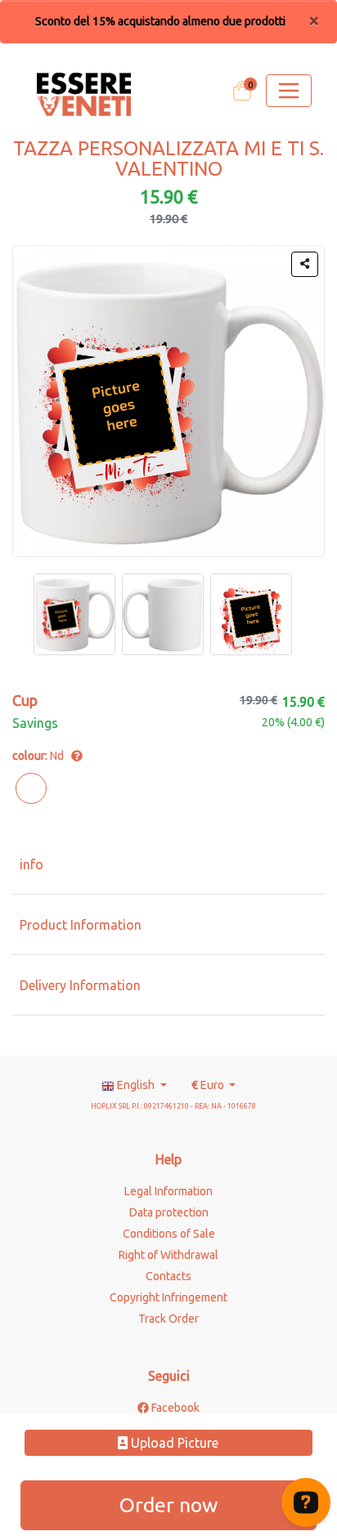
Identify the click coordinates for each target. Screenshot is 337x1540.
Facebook (174, 1407)
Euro (209, 1084)
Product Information (81, 924)
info (31, 864)
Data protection (169, 1212)
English (136, 1084)
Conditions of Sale (169, 1233)
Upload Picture (173, 1442)
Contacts (168, 1276)
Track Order (168, 1318)
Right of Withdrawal (168, 1254)
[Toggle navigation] (289, 90)
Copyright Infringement (168, 1297)
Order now (168, 1504)
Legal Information (168, 1191)
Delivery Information (80, 985)
